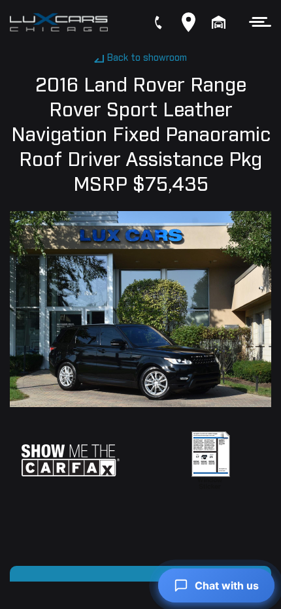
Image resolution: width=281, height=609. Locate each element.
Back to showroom (147, 58)
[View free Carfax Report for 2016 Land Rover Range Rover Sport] (71, 460)
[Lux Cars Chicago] (59, 22)
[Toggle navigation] (256, 21)
